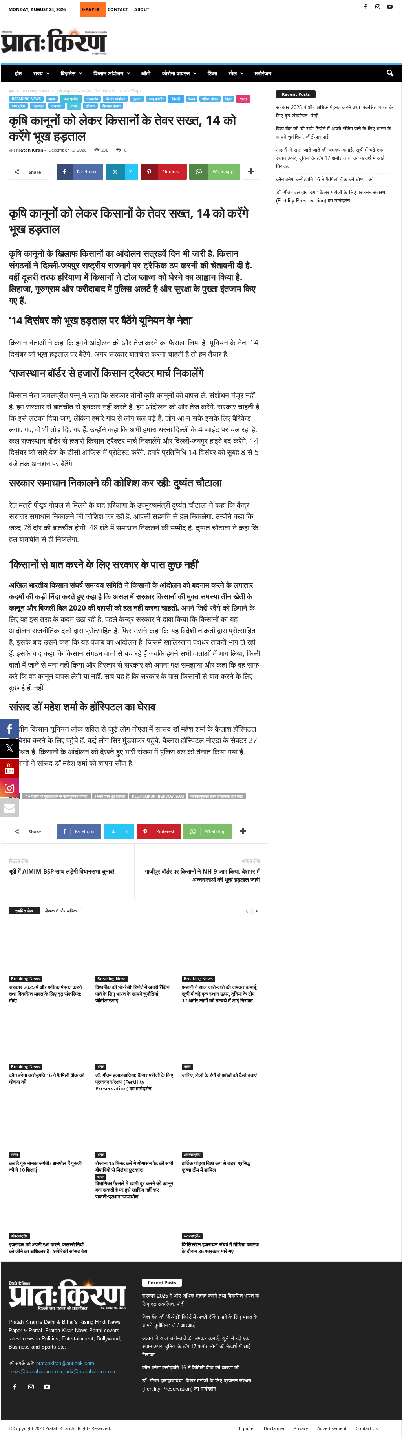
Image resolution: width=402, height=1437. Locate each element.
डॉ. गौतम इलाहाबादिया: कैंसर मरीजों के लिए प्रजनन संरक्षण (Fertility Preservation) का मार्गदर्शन (134, 1082)
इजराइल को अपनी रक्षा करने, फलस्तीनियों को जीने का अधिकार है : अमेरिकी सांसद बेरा (48, 1248)
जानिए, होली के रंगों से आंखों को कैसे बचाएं (219, 1075)
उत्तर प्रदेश (71, 98)
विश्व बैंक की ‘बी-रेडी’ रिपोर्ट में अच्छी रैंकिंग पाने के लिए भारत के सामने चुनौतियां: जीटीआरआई (132, 994)
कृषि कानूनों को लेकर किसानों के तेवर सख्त (216, 796)
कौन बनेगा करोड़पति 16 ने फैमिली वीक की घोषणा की (46, 1078)
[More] (251, 172)
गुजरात (137, 98)
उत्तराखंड (92, 98)
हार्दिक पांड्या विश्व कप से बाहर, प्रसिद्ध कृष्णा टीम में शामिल (216, 1166)
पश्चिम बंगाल (210, 98)
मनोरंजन (263, 73)
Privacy (301, 1428)
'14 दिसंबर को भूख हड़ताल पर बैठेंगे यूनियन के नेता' (56, 796)
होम (18, 73)
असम (51, 98)
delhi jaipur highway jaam (158, 796)
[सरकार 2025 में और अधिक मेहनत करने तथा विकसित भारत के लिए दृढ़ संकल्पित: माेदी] (48, 952)
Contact (118, 9)
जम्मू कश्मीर (156, 98)
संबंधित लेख (24, 911)
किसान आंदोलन (108, 73)
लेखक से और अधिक (61, 911)
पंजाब (191, 98)
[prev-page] (247, 911)
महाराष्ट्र (38, 105)
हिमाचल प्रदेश (111, 105)
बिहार (228, 98)
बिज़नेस (68, 73)
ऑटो (145, 73)
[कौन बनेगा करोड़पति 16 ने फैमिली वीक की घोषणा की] (48, 1040)
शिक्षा (212, 73)
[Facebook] (365, 7)
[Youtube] (390, 7)
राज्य (38, 73)
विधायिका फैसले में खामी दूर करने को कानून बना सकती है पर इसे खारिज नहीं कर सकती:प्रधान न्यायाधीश (134, 1190)
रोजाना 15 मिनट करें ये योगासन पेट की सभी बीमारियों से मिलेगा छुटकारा (134, 1166)
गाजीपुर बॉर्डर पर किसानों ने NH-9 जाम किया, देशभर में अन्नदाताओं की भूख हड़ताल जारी (202, 875)
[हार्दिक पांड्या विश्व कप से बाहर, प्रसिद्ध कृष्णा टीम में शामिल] (221, 1128)
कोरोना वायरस (176, 73)
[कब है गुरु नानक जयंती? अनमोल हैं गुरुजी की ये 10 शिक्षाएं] (48, 1128)
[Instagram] (377, 7)
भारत (243, 98)
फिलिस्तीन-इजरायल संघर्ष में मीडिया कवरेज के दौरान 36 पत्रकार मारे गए (220, 1248)
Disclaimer (274, 1428)
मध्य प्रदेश (18, 105)
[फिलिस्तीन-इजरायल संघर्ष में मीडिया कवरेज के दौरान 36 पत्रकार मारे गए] (221, 1209)
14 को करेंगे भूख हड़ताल (110, 796)
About (141, 9)
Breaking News (35, 91)
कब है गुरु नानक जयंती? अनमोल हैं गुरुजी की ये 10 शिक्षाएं (45, 1166)
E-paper (247, 1428)
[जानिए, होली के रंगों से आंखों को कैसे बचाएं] (221, 1040)
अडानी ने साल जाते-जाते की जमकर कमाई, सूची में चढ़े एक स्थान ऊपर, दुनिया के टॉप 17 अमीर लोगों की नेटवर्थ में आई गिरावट (219, 994)
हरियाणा (90, 105)
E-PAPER (90, 9)
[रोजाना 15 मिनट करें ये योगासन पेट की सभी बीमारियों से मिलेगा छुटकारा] (134, 1128)
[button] (389, 73)
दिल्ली (176, 98)
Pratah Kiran (29, 150)
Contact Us (367, 1428)
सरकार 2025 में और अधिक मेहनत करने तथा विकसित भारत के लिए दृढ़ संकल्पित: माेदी (45, 994)
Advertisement (332, 1428)
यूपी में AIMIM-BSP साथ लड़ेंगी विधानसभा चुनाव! (61, 871)
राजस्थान (56, 105)
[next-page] (256, 911)
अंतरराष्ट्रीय (192, 1154)
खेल (233, 73)
